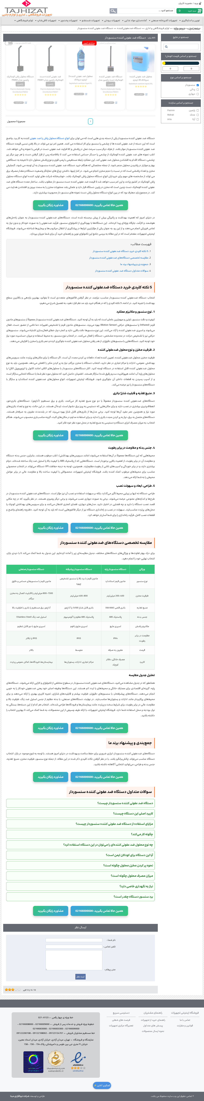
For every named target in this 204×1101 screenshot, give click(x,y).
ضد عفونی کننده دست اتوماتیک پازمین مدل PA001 (50, 78)
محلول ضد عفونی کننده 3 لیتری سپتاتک (81, 78)
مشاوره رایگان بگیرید (50, 205)
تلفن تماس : (109, 946)
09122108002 (40, 1033)
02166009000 (42, 1024)
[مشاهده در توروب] (33, 1072)
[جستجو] (166, 47)
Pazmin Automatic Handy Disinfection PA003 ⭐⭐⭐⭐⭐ (111, 92)
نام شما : (111, 940)
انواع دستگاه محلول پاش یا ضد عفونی (49, 138)
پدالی (192, 89)
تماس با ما (185, 1020)
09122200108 (24, 1033)
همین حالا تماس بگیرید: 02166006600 (99, 205)
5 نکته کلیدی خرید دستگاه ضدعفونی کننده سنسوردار (120, 251)
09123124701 (56, 1033)
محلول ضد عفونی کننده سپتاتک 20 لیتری (141, 78)
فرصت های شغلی (121, 1020)
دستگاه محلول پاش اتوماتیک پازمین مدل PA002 (20, 78)
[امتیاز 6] (13, 989)
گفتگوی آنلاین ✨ (102, 1085)
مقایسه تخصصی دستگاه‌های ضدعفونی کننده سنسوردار (118, 258)
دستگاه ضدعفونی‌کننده (129, 28)
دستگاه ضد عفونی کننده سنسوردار (95, 28)
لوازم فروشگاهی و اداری (157, 28)
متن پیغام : (110, 969)
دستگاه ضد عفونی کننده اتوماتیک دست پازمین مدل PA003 (110, 78)
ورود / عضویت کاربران (188, 3)
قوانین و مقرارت (185, 1025)
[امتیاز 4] (10, 989)
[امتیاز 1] (5, 989)
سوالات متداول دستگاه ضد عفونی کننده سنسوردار (121, 271)
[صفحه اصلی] (27, 8)
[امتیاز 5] (12, 989)
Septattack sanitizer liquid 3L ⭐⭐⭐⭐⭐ (80, 85)
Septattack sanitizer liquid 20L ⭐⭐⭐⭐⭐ (141, 85)
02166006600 (72, 1028)
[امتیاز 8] (17, 989)
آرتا (181, 119)
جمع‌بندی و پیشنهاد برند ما (134, 264)
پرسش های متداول (153, 1025)
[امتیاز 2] (7, 989)
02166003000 (40, 1028)
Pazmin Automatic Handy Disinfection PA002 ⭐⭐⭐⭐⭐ (20, 92)
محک (181, 115)
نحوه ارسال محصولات (153, 1031)
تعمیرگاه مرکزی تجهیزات (121, 1025)
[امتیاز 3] (9, 989)
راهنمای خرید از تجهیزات (153, 1020)
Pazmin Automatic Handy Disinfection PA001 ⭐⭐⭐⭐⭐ (50, 92)
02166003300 (56, 1028)
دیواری (192, 94)
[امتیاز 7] (15, 989)
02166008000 (26, 1024)
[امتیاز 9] (18, 989)
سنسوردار (190, 85)
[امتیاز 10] (20, 989)
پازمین (181, 110)
